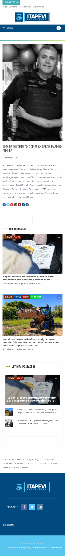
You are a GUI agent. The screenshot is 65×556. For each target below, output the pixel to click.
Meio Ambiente (10, 467)
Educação (8, 459)
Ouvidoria (13, 7)
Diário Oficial (38, 7)
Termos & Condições (17, 547)
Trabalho (42, 463)
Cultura (30, 463)
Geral (25, 467)
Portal (5, 7)
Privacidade (39, 547)
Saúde (17, 237)
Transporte (48, 459)
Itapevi (17, 297)
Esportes (7, 463)
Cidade (8, 237)
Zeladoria (36, 297)
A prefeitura (55, 547)
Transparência (25, 7)
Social (53, 463)
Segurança (33, 459)
